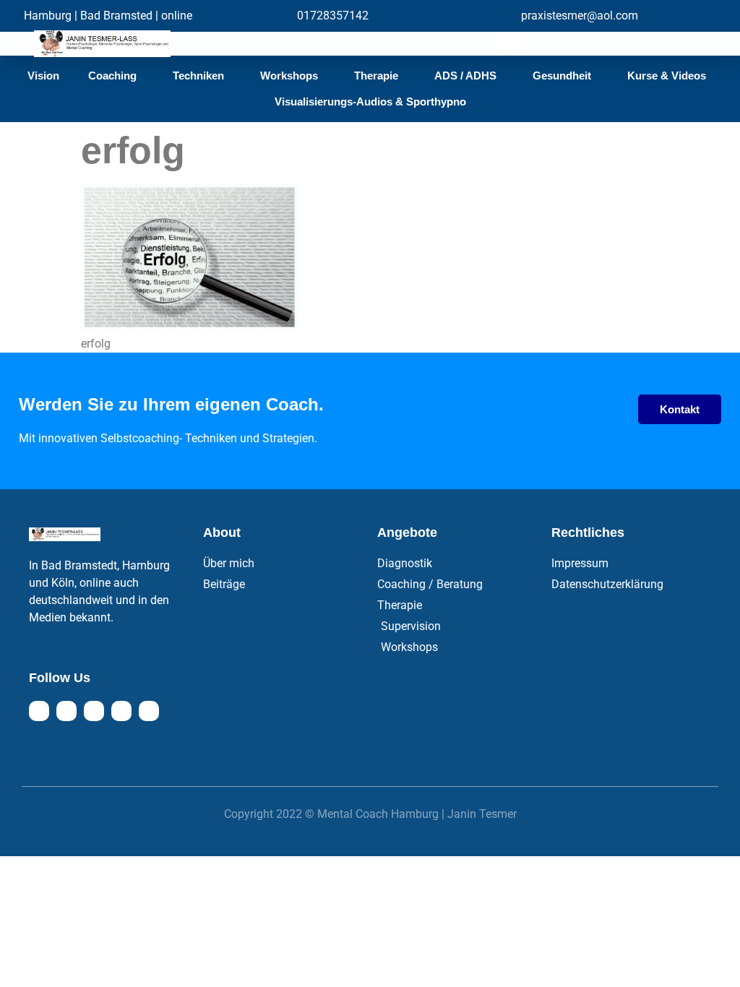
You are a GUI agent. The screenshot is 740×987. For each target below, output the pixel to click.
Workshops (289, 75)
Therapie (376, 75)
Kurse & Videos (666, 75)
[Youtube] (94, 711)
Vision (43, 75)
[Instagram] (66, 711)
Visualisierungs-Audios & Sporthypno (370, 101)
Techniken (198, 75)
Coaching (112, 75)
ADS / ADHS (465, 75)
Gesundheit (562, 75)
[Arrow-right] (149, 711)
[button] (508, 44)
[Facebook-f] (39, 711)
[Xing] (121, 711)
